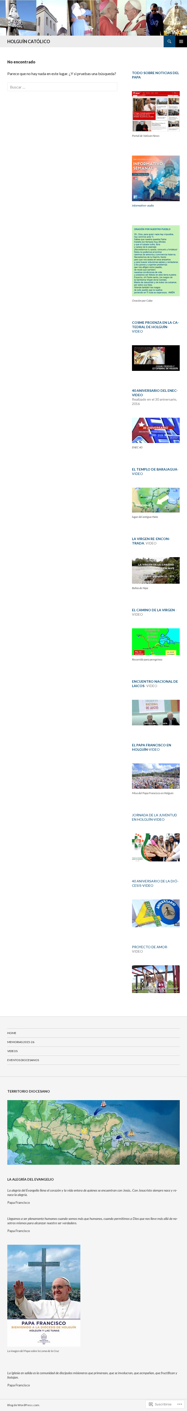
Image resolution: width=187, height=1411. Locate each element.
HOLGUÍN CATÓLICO (28, 41)
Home (11, 1033)
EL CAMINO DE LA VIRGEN (154, 610)
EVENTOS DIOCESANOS (23, 1060)
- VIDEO (155, 326)
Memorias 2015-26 (20, 1042)
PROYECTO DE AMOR (149, 947)
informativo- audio (143, 205)
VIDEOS (12, 1051)
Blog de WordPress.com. (23, 1405)
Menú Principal (181, 41)
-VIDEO (151, 747)
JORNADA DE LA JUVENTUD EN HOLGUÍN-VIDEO (154, 817)
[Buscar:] (62, 87)
